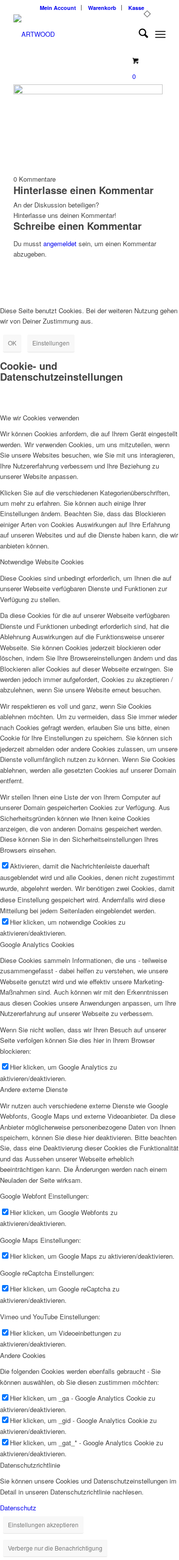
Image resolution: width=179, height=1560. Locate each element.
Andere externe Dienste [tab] (34, 1089)
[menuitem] (58, 7)
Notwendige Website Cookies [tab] (42, 561)
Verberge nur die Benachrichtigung (55, 1548)
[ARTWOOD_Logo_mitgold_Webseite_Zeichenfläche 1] (74, 34)
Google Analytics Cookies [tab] (37, 944)
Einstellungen (51, 343)
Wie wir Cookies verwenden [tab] (39, 417)
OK (12, 343)
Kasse (136, 7)
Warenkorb (102, 7)
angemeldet (60, 243)
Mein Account (58, 7)
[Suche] (138, 34)
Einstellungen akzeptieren (43, 1524)
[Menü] (160, 34)
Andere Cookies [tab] (23, 1355)
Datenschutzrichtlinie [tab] (30, 1465)
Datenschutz (18, 1507)
